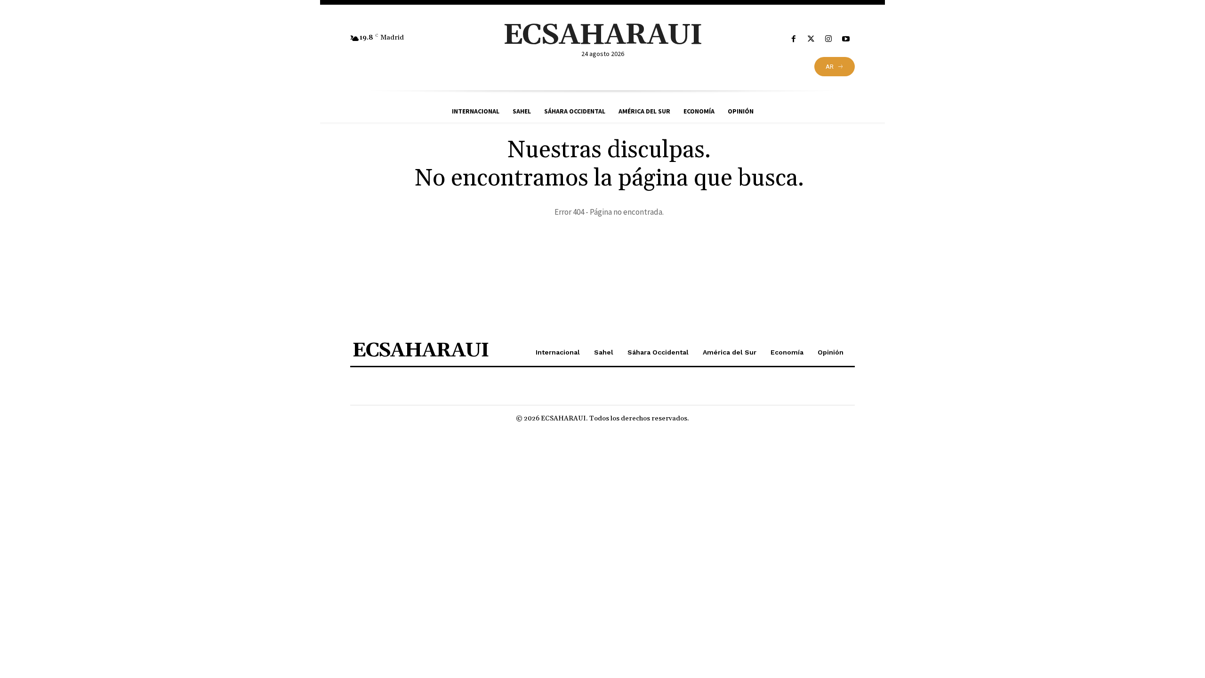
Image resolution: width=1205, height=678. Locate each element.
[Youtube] (846, 39)
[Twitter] (810, 39)
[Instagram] (828, 39)
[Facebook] (793, 39)
